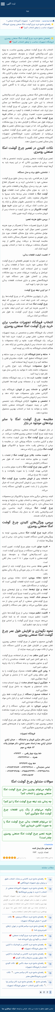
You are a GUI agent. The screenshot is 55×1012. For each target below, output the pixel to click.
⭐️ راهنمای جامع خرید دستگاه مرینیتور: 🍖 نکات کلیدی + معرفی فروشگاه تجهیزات (27, 918)
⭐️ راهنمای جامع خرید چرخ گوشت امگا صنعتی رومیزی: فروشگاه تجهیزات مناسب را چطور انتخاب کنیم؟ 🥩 (28, 26)
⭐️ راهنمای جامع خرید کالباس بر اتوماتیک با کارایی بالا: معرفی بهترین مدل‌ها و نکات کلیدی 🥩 (26, 955)
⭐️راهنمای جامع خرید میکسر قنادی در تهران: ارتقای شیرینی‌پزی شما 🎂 (26, 928)
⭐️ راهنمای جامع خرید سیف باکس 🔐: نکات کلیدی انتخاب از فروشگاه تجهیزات (26, 965)
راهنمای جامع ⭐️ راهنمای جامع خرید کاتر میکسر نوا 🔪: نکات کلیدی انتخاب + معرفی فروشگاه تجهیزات (26, 983)
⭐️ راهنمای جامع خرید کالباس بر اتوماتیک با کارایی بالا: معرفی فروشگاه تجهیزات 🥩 (26, 946)
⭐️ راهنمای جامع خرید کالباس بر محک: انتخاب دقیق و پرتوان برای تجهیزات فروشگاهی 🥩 (26, 880)
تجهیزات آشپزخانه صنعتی (18, 20)
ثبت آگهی (11, 3)
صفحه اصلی (35, 20)
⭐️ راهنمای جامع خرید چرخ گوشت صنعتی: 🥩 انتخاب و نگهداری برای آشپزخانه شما (28, 937)
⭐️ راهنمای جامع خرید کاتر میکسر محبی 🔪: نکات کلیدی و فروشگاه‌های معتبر (27, 974)
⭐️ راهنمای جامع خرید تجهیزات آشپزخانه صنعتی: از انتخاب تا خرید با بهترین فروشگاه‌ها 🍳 (26, 890)
